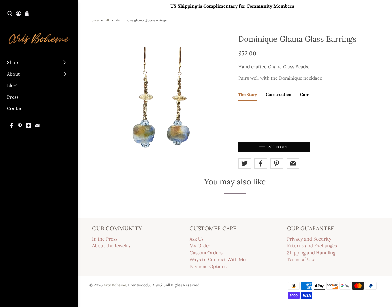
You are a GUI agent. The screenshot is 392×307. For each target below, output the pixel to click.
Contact (15, 108)
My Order (200, 245)
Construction (278, 94)
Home (94, 20)
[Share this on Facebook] (260, 163)
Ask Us (197, 239)
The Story (247, 94)
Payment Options (208, 266)
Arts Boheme (115, 284)
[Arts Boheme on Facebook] (11, 127)
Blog (11, 85)
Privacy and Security (309, 239)
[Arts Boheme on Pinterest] (20, 127)
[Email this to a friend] (293, 163)
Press (13, 97)
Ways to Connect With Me (218, 259)
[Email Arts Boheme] (37, 127)
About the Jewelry (111, 245)
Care (304, 94)
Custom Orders (206, 253)
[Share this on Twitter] (244, 163)
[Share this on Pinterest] (276, 163)
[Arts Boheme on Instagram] (28, 127)
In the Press (105, 239)
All (107, 20)
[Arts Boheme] (39, 37)
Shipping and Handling (311, 253)
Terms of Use (301, 259)
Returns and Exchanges (312, 245)
